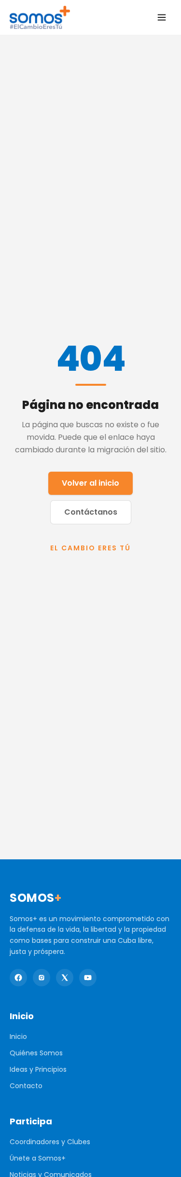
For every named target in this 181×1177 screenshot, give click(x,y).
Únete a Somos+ (38, 1158)
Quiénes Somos (36, 1053)
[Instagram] (41, 977)
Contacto (26, 1086)
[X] (64, 977)
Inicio (18, 1036)
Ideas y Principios (38, 1069)
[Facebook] (18, 977)
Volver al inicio (90, 483)
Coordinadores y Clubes (50, 1142)
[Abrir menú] (161, 17)
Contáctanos (90, 512)
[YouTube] (88, 977)
